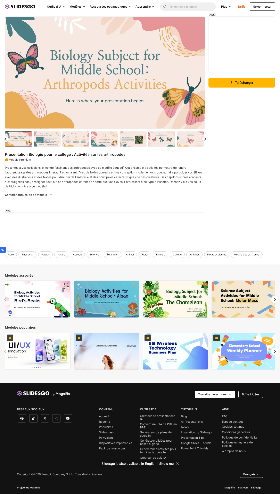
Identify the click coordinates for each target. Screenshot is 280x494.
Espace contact (232, 421)
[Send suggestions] (3, 250)
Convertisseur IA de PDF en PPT (158, 425)
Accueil (104, 416)
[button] (205, 139)
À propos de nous (234, 451)
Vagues (45, 254)
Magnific (229, 487)
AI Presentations (192, 421)
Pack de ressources (112, 448)
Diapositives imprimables (115, 443)
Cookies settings (233, 426)
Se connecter (262, 6)
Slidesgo (256, 487)
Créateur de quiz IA (153, 457)
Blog (184, 416)
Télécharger (244, 83)
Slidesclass (106, 432)
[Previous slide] (5, 299)
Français (249, 474)
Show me (166, 463)
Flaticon (243, 487)
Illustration (27, 254)
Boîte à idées (251, 394)
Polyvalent (106, 437)
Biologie (160, 254)
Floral (145, 254)
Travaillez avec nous (212, 394)
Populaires (106, 427)
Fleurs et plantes (216, 254)
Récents (104, 421)
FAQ (225, 416)
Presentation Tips (192, 437)
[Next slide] (199, 73)
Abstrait (77, 254)
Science (94, 254)
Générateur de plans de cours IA (156, 434)
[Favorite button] (187, 23)
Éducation (112, 254)
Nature (61, 254)
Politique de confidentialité (239, 437)
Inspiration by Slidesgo (196, 432)
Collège (177, 254)
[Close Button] (178, 463)
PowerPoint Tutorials (194, 448)
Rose (11, 254)
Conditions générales (236, 432)
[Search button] (165, 6)
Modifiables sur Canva (247, 254)
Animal (130, 254)
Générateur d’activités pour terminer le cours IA (158, 450)
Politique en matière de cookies (237, 444)
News (185, 427)
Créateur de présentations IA (157, 417)
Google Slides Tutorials (196, 443)
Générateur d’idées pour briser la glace (156, 442)
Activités (194, 254)
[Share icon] (198, 23)
